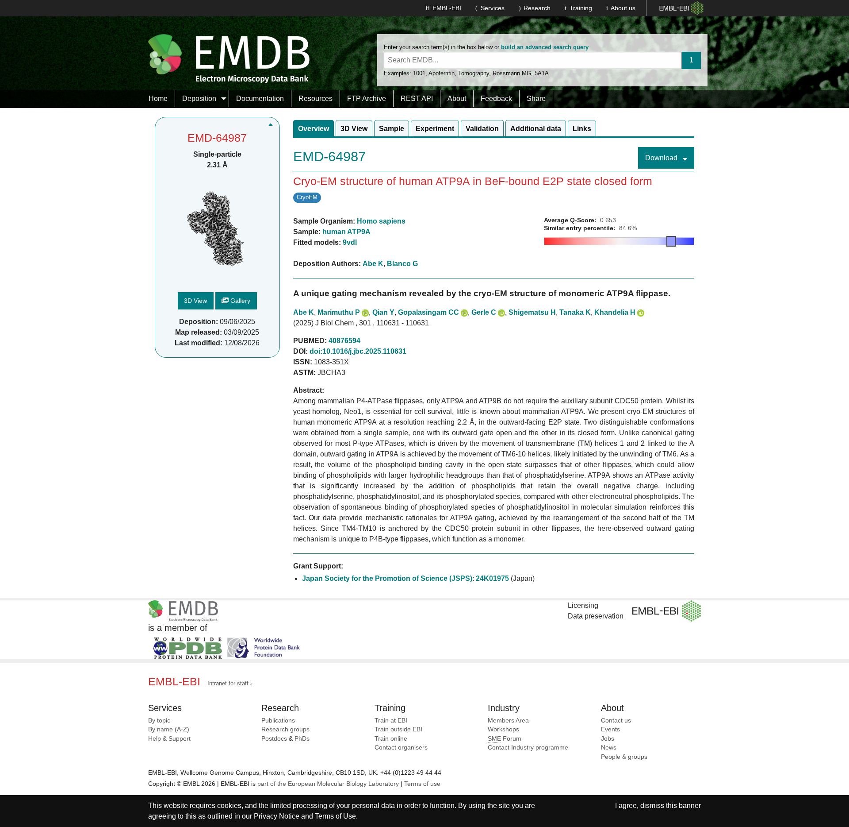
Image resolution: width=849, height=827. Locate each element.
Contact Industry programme (528, 747)
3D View (195, 301)
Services (493, 8)
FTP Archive (366, 98)
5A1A (542, 73)
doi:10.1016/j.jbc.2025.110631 (358, 351)
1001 (419, 73)
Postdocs (274, 738)
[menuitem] (158, 98)
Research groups (285, 729)
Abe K (373, 263)
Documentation (260, 98)
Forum (504, 738)
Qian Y (383, 312)
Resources (315, 98)
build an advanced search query (545, 47)
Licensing (583, 605)
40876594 (344, 340)
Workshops (503, 729)
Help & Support (169, 738)
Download (662, 158)
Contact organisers (401, 747)
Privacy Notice (276, 816)
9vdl (350, 242)
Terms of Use (335, 816)
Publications (278, 720)
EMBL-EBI (446, 8)
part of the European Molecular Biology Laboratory (328, 784)
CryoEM (307, 197)
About (456, 98)
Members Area (508, 720)
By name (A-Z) (168, 729)
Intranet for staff (228, 683)
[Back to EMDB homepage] (229, 58)
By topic (159, 720)
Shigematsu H (532, 312)
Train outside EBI (398, 729)
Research (537, 8)
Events (610, 729)
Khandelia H (614, 312)
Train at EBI (391, 720)
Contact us (616, 720)
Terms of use (422, 784)
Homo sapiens (381, 221)
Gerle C (483, 312)
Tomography (473, 73)
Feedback (496, 98)
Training (581, 8)
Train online (391, 738)
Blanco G (402, 263)
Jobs (607, 738)
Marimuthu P (338, 312)
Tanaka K (575, 312)
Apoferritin (441, 73)
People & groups (624, 757)
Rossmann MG (512, 73)
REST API (417, 98)
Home (158, 98)
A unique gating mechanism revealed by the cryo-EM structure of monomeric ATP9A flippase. (481, 293)
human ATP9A (346, 232)
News (608, 747)
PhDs (302, 738)
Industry (504, 708)
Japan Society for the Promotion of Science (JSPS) (387, 578)
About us (623, 8)
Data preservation (595, 616)
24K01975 (492, 578)
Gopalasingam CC (428, 312)
